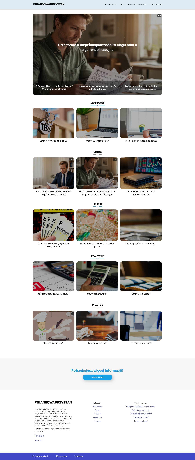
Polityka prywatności (41, 456)
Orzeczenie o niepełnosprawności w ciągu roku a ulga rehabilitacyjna (97, 47)
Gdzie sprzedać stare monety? (141, 243)
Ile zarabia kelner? (97, 343)
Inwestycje (144, 4)
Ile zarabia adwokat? (141, 343)
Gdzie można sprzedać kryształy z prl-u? (97, 245)
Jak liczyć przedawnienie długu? (53, 294)
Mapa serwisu (61, 456)
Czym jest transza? (141, 294)
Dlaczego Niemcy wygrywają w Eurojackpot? (53, 245)
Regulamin (78, 456)
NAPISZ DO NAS (97, 377)
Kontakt (38, 440)
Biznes (122, 4)
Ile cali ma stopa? (141, 421)
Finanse (132, 4)
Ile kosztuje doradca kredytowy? (141, 140)
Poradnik (156, 4)
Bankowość (111, 4)
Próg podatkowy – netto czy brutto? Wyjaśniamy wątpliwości (54, 87)
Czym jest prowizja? (97, 294)
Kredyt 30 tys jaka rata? (97, 140)
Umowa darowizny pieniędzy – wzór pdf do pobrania (97, 87)
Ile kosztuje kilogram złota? (141, 414)
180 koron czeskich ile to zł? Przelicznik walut (141, 193)
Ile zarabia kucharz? (53, 343)
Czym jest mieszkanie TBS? (53, 140)
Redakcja (39, 435)
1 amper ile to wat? (140, 417)
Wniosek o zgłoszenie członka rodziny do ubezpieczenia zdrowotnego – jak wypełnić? (141, 87)
